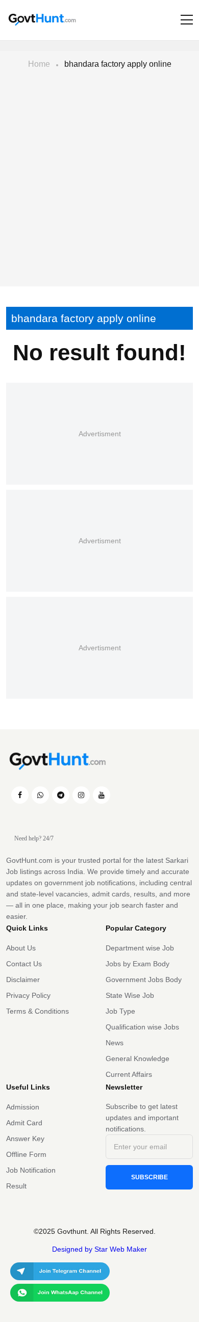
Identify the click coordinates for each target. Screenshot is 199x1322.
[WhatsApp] (40, 795)
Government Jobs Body (144, 979)
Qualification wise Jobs (142, 1027)
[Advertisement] (99, 182)
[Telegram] (60, 795)
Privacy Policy (28, 995)
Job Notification (31, 1170)
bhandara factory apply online (117, 64)
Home (39, 64)
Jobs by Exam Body (137, 964)
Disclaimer (23, 979)
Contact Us (24, 964)
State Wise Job (130, 995)
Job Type (120, 1011)
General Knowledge (137, 1058)
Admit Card (24, 1123)
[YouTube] (101, 795)
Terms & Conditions (37, 1011)
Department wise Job (140, 948)
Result (16, 1186)
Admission (22, 1107)
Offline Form (26, 1154)
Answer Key (25, 1138)
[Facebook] (20, 795)
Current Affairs (129, 1074)
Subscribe (149, 1177)
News (114, 1043)
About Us (21, 948)
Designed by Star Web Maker (99, 1249)
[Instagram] (81, 795)
